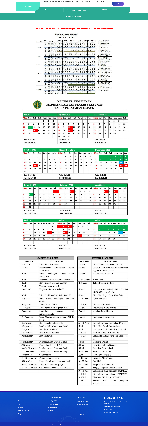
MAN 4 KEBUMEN (28, 6)
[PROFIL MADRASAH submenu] (63, 1)
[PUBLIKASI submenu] (83, 1)
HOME (46, 1)
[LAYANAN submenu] (73, 1)
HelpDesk (118, 3)
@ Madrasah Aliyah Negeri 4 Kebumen (62, 424)
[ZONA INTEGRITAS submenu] (97, 1)
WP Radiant (77, 424)
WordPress (93, 424)
